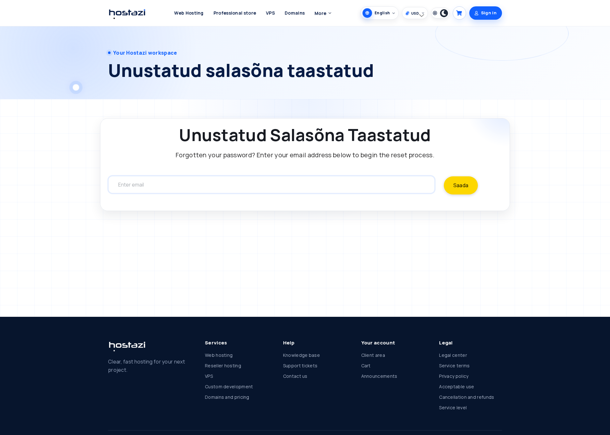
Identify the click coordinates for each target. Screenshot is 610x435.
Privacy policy (453, 376)
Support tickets (300, 366)
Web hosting (219, 355)
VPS (270, 13)
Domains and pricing (227, 397)
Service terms (454, 366)
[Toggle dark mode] (440, 13)
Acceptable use (456, 387)
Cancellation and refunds (466, 397)
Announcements (379, 376)
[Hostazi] (127, 13)
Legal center (453, 355)
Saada (460, 185)
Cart (366, 366)
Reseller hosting (223, 366)
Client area (373, 355)
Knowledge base (301, 355)
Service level (453, 407)
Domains (295, 13)
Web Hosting (188, 13)
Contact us (295, 376)
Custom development (229, 387)
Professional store (235, 13)
